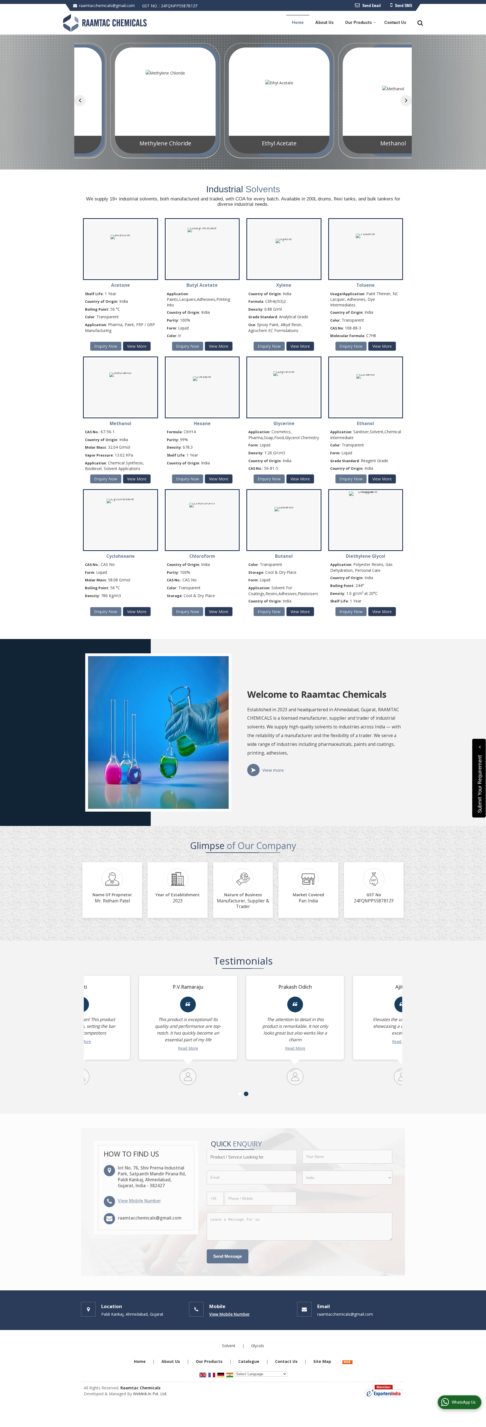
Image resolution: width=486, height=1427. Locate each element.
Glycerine (283, 423)
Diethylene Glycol (365, 556)
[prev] (80, 100)
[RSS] (347, 1361)
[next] (406, 100)
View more (273, 770)
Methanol (357, 143)
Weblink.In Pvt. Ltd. (150, 1393)
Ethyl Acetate (243, 143)
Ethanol (365, 423)
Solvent (228, 1345)
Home (298, 22)
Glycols (257, 1345)
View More (137, 346)
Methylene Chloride (129, 143)
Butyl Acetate (202, 285)
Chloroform (202, 556)
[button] (139, 1201)
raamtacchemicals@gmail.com (107, 5)
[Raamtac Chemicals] (105, 23)
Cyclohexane (120, 556)
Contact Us (395, 22)
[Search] (419, 22)
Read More (136, 1048)
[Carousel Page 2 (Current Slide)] (246, 1094)
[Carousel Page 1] (240, 1094)
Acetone (120, 285)
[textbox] (252, 1157)
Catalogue (248, 1361)
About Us (324, 22)
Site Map (322, 1361)
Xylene (283, 285)
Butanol (284, 556)
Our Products (358, 22)
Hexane (202, 423)
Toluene (365, 285)
